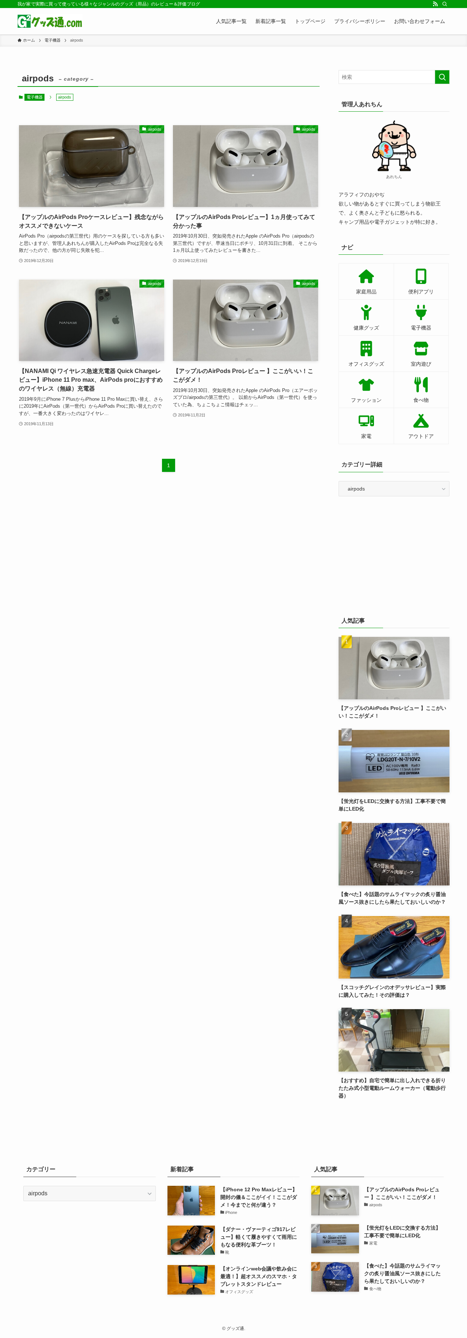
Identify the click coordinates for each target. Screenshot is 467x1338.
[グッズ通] (50, 21)
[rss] (435, 4)
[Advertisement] (394, 554)
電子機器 (35, 97)
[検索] (444, 4)
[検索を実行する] (442, 77)
